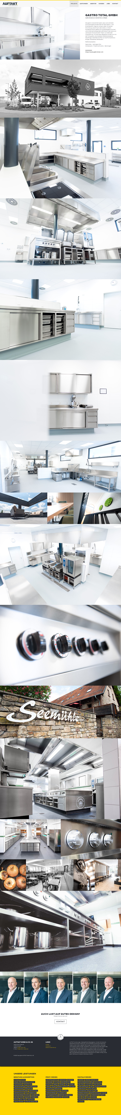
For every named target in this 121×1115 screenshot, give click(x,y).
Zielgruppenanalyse (32, 1086)
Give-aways (72, 1086)
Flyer (66, 1084)
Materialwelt (30, 1099)
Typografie (27, 1097)
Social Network (97, 1084)
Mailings (53, 1086)
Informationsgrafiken (95, 1099)
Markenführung (27, 1084)
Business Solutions (95, 1092)
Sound (88, 1097)
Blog (92, 1082)
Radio (79, 1097)
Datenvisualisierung (83, 1099)
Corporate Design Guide (31, 1101)
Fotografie (104, 1092)
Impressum (48, 1046)
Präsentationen (58, 1088)
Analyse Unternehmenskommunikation (24, 1082)
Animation (93, 1097)
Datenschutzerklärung (51, 1047)
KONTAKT (60, 1022)
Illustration (81, 1101)
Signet (37, 1095)
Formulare (57, 1082)
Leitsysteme (64, 1090)
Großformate (49, 1097)
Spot (83, 1097)
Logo (33, 1095)
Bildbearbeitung (82, 1095)
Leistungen (84, 3)
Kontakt (115, 3)
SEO (96, 1090)
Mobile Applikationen (83, 1086)
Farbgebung (34, 1097)
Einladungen (49, 1082)
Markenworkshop (18, 1088)
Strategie (16, 1079)
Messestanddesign (51, 1092)
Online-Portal (98, 1082)
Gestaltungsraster (19, 1101)
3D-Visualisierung (61, 1092)
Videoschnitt (95, 1095)
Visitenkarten (62, 1079)
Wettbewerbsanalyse (19, 1086)
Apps (91, 1086)
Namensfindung (33, 1090)
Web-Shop (81, 1084)
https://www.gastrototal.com (94, 52)
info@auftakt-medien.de (22, 1049)
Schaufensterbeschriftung (53, 1090)
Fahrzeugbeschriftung (52, 1095)
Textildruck (66, 1097)
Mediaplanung (32, 1092)
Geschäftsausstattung (52, 1079)
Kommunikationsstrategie (21, 1090)
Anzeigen (71, 1084)
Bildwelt (16, 1099)
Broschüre (49, 1084)
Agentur (93, 3)
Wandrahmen (58, 1097)
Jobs (108, 3)
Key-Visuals (23, 1099)
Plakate (48, 1086)
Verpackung (49, 1088)
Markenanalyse (18, 1084)
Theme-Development (83, 1082)
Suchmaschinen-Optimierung (85, 1090)
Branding (23, 1079)
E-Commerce (88, 1084)
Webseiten (81, 1079)
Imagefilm (102, 1095)
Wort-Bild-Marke (18, 1097)
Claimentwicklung (19, 1092)
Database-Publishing (62, 1086)
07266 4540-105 (21, 1047)
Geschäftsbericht (65, 1082)
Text (26, 1092)
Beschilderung (63, 1095)
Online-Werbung (91, 1088)
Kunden (101, 3)
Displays (70, 1095)
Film (89, 1095)
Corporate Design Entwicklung (22, 1095)
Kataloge (61, 1084)
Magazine (55, 1084)
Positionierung (28, 1088)
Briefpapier (70, 1079)
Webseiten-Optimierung (91, 1079)
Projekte (74, 3)
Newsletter (97, 1086)
